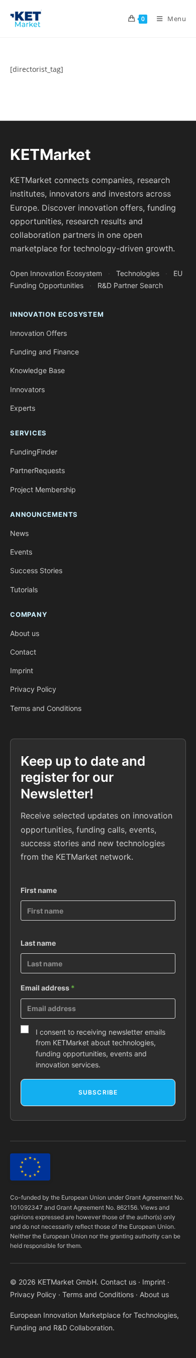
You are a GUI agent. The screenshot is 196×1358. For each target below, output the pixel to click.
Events (21, 552)
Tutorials (24, 589)
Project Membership (43, 489)
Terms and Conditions (45, 708)
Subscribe (98, 1092)
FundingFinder (33, 451)
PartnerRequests (37, 470)
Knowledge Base (37, 370)
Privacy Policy (33, 689)
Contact (23, 652)
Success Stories (36, 570)
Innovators (27, 389)
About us (24, 633)
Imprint (21, 670)
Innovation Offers (38, 333)
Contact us (118, 1282)
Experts (22, 408)
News (19, 533)
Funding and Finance (44, 351)
